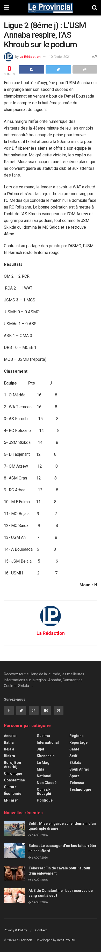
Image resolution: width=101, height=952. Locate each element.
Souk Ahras (79, 769)
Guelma (43, 736)
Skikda (75, 763)
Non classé (46, 783)
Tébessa (76, 783)
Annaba (10, 736)
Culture (10, 787)
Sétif (73, 756)
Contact (41, 930)
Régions (76, 736)
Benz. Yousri (66, 940)
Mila (40, 769)
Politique (45, 800)
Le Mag (43, 763)
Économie (12, 793)
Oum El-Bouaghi (44, 791)
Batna (9, 742)
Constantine (14, 780)
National (44, 776)
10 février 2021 (60, 57)
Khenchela (46, 756)
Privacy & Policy (15, 930)
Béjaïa (9, 749)
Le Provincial (24, 940)
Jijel (40, 749)
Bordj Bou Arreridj (12, 765)
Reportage (78, 742)
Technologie (80, 789)
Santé (74, 749)
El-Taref (11, 800)
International (48, 742)
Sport (74, 776)
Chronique (13, 773)
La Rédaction (30, 57)
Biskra (9, 756)
